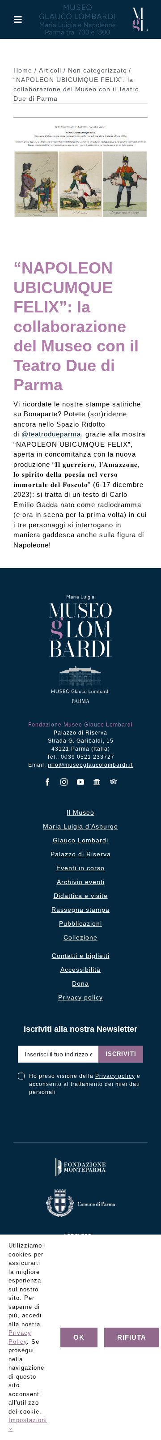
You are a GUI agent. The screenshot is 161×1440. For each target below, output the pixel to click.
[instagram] (64, 782)
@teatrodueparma (51, 434)
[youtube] (81, 782)
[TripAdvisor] (114, 781)
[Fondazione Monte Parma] (80, 1160)
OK (79, 1337)
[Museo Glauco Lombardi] (140, 11)
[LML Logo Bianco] (80, 1232)
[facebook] (47, 782)
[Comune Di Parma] (80, 1191)
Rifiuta (131, 1337)
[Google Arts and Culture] (97, 782)
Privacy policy (115, 1076)
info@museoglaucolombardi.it (90, 765)
